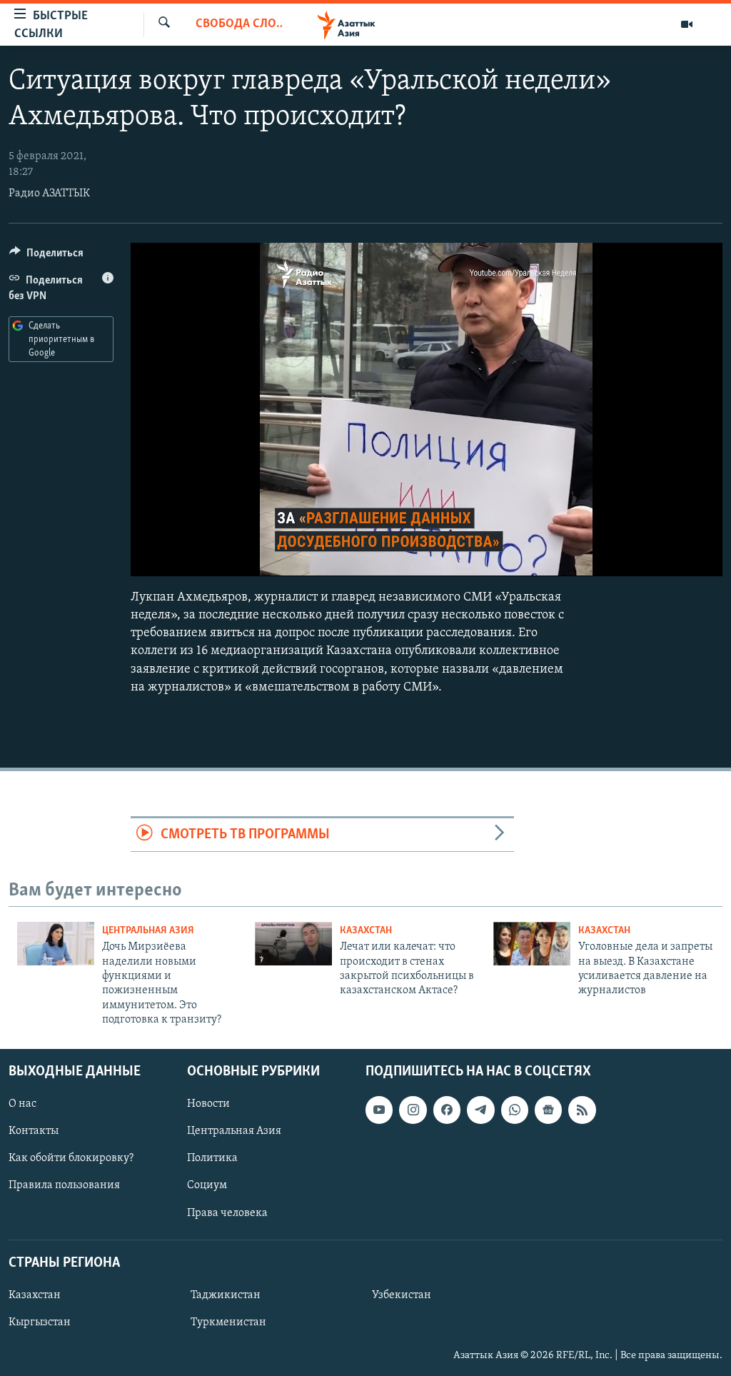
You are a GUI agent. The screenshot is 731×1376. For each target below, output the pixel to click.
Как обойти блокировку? (71, 1158)
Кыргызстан (40, 1322)
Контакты (34, 1131)
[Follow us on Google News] (548, 1109)
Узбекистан (401, 1295)
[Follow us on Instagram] (412, 1109)
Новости (208, 1104)
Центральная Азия (148, 930)
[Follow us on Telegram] (480, 1109)
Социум (207, 1185)
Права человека (227, 1212)
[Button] (46, 256)
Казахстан (366, 930)
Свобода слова (239, 24)
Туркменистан (228, 1322)
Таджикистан (226, 1295)
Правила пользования (64, 1185)
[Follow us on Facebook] (446, 1109)
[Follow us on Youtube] (379, 1109)
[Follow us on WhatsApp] (514, 1109)
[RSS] (581, 1109)
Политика (212, 1158)
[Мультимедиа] (686, 24)
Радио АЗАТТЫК (49, 193)
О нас (22, 1104)
